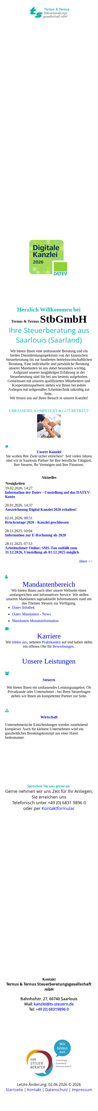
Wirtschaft (49, 717)
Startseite (15, 1089)
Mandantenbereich (49, 584)
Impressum (82, 1089)
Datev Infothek (23, 607)
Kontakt (34, 1089)
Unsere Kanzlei (49, 452)
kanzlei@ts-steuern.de (49, 221)
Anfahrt (49, 236)
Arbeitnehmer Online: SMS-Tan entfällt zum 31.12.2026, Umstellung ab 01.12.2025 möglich (42, 550)
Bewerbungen (63, 646)
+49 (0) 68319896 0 (52, 1009)
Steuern (49, 680)
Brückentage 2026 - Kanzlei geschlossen (37, 522)
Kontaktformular (58, 808)
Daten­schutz (57, 1089)
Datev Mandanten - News (31, 614)
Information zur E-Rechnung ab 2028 (35, 535)
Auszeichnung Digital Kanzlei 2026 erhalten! (41, 509)
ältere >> (86, 561)
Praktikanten (51, 642)
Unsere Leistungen (49, 661)
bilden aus (19, 642)
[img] (49, 12)
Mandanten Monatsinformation (35, 621)
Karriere (49, 636)
